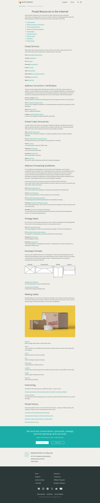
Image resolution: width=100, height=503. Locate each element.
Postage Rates (30, 31)
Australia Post (34, 77)
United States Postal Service (34, 55)
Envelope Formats (32, 34)
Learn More (42, 442)
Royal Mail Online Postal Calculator (36, 232)
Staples (27, 373)
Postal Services (31, 22)
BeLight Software (59, 483)
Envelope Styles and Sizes (37, 459)
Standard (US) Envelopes (31, 282)
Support (65, 2)
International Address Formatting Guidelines (37, 181)
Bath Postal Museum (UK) (32, 422)
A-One (26, 353)
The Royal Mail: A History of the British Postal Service (39, 416)
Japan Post (31, 80)
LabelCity (27, 368)
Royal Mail (29, 61)
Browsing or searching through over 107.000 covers (38, 419)
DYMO (26, 346)
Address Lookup (31, 109)
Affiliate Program (59, 480)
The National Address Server (35, 102)
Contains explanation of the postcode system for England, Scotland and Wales (46, 392)
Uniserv (36, 98)
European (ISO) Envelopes (32, 287)
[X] (52, 489)
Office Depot (28, 363)
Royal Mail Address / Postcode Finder (37, 138)
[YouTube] (61, 489)
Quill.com (27, 378)
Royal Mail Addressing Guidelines (36, 198)
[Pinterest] (48, 489)
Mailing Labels (31, 36)
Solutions (57, 474)
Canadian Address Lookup (36, 114)
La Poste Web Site (33, 193)
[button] (81, 2)
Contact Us (57, 477)
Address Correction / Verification (35, 24)
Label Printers (34, 461)
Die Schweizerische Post (38, 74)
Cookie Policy (50, 494)
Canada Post (32, 58)
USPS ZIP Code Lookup (33, 132)
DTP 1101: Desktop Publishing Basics (41, 456)
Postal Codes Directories (33, 27)
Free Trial (57, 442)
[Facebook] (39, 489)
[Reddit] (56, 489)
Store (72, 2)
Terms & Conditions (58, 494)
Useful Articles (22, 6)
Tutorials (38, 483)
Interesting (30, 38)
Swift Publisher (26, 2)
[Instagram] (43, 489)
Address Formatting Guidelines (35, 29)
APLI (26, 358)
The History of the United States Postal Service (37, 412)
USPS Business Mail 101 (33, 188)
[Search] (78, 2)
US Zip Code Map (29, 395)
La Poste (31, 67)
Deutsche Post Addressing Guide (39, 203)
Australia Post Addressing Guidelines (40, 209)
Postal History (30, 41)
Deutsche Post (34, 64)
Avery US (27, 341)
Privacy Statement (41, 494)
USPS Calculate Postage (33, 227)
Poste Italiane (31, 70)
